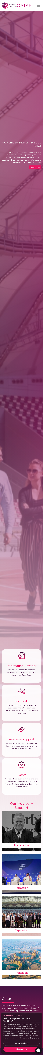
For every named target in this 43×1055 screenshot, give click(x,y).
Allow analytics (21, 1049)
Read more (35, 167)
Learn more (34, 1038)
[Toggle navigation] (38, 6)
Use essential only (21, 1043)
